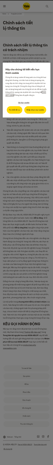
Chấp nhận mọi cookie (35, 110)
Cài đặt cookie (23, 102)
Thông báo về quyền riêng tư (24, 95)
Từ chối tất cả (14, 110)
